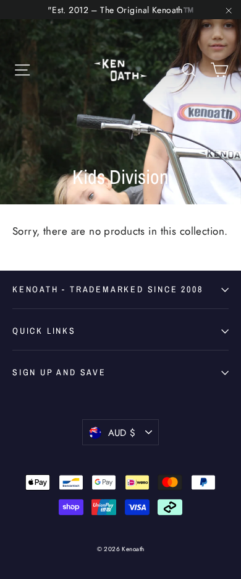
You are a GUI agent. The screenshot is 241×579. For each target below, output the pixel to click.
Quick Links (44, 330)
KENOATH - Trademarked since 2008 (107, 289)
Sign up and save (59, 372)
